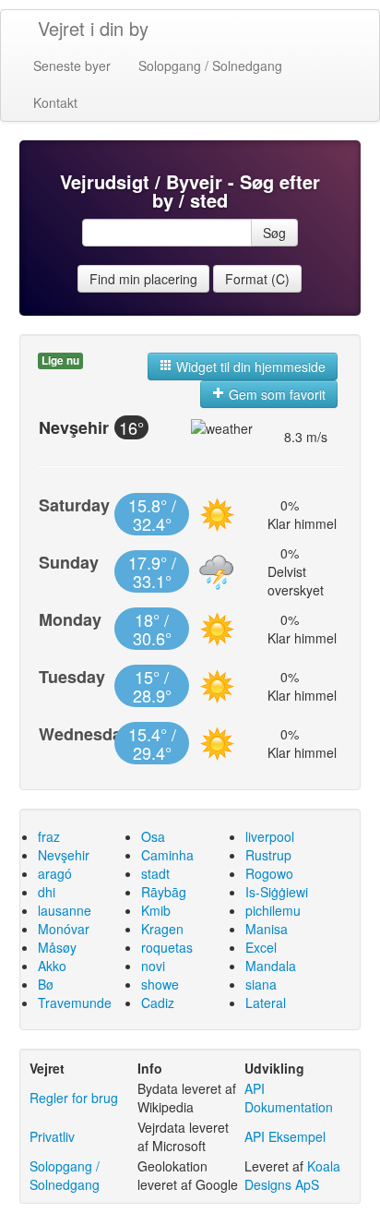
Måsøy (57, 947)
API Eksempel (285, 1136)
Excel (261, 947)
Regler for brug (74, 1097)
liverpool (269, 836)
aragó (55, 873)
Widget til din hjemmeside (249, 366)
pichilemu (273, 910)
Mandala (270, 965)
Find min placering (143, 279)
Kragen (162, 928)
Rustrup (268, 855)
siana (261, 984)
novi (153, 965)
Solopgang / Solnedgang (210, 65)
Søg (274, 232)
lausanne (64, 910)
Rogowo (269, 873)
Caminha (167, 855)
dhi (46, 892)
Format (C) (257, 279)
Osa (153, 836)
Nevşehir (63, 855)
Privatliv (52, 1136)
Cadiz (157, 1002)
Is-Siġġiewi (276, 892)
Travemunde (75, 1002)
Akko (52, 965)
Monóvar (63, 928)
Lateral (265, 1002)
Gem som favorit (275, 394)
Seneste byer (72, 65)
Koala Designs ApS (292, 1175)
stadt (155, 873)
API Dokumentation (288, 1097)
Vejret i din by (93, 28)
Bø (45, 984)
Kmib (156, 910)
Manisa (266, 928)
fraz (49, 836)
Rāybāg (163, 892)
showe (160, 984)
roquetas (167, 947)
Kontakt (55, 102)
